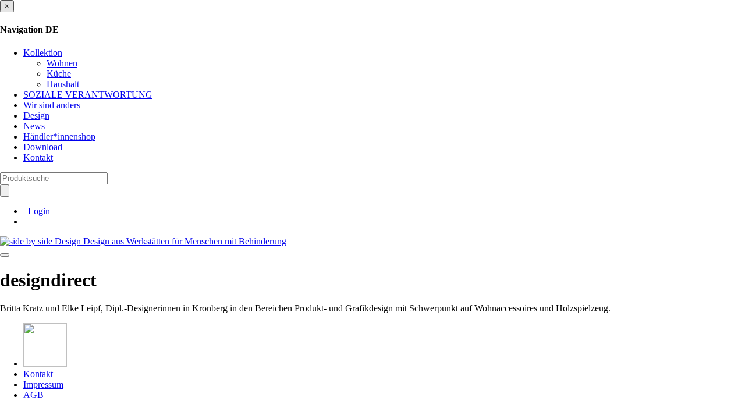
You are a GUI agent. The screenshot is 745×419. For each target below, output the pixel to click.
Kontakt (38, 157)
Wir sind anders (51, 105)
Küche (59, 74)
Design (36, 115)
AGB (33, 395)
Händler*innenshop (59, 136)
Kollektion (42, 53)
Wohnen (62, 63)
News (34, 126)
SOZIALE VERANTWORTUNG (87, 95)
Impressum (43, 384)
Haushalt (63, 84)
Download (42, 147)
